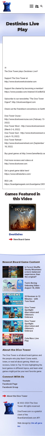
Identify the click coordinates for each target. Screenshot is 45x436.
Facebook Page (9, 384)
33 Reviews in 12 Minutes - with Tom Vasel (32, 298)
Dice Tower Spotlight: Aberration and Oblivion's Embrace (32, 312)
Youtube (6, 381)
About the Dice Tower (17, 396)
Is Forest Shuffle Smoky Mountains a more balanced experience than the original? (33, 272)
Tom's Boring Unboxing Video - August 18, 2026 (32, 285)
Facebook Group (10, 387)
